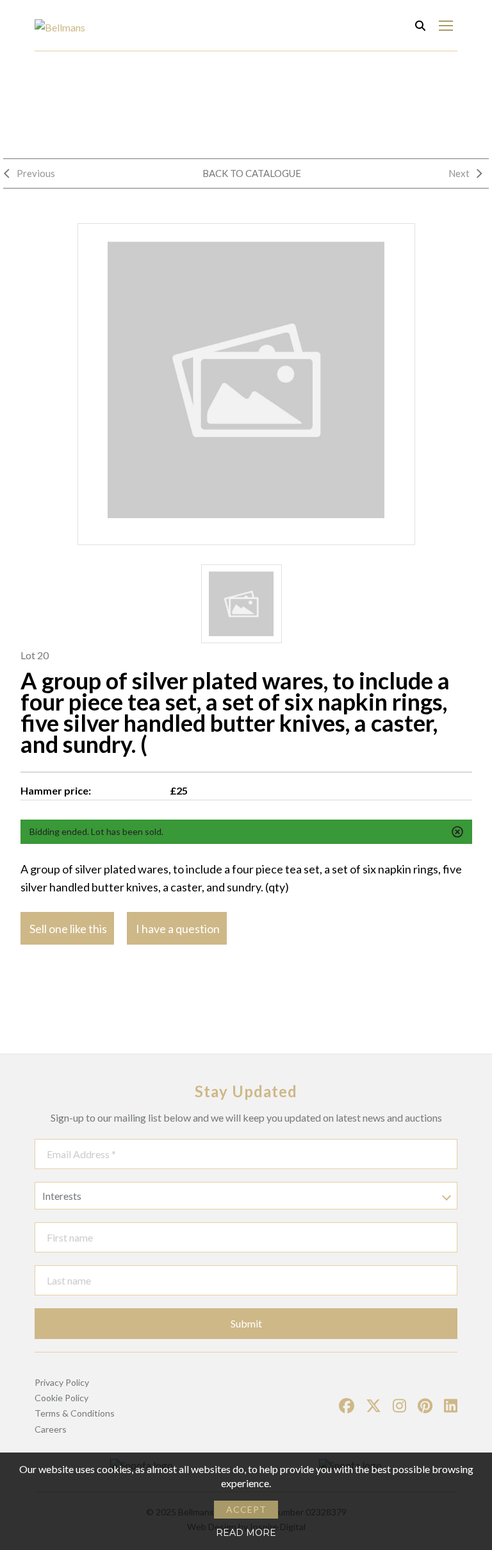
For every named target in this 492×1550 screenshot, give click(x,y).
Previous (36, 173)
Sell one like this (68, 929)
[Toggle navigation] (445, 25)
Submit (246, 1323)
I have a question (178, 929)
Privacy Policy (62, 1382)
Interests (61, 1196)
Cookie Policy (61, 1397)
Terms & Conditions (75, 1413)
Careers (51, 1429)
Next (459, 173)
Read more (246, 1532)
